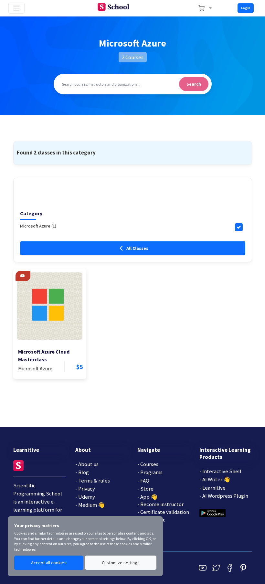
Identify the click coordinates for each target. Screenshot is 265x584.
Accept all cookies (49, 563)
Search (193, 84)
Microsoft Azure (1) (38, 226)
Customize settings (121, 563)
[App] (212, 512)
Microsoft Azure (35, 368)
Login (245, 8)
